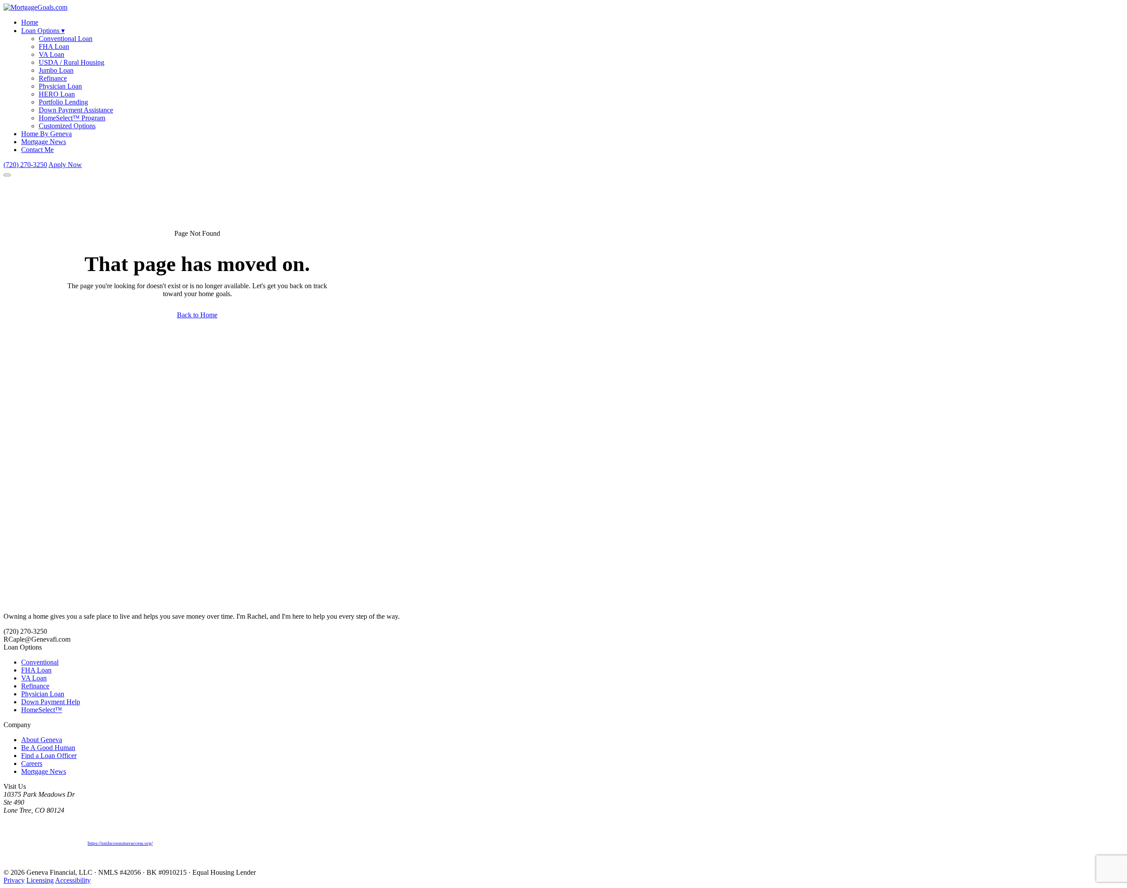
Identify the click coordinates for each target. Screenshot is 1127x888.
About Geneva (41, 739)
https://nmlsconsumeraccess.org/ (120, 843)
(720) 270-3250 (25, 164)
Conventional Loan (65, 38)
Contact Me (37, 149)
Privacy (14, 880)
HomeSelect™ (41, 709)
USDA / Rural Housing (71, 62)
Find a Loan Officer (49, 755)
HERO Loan (57, 94)
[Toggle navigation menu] (7, 175)
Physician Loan (60, 86)
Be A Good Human (48, 747)
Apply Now (65, 164)
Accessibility (73, 880)
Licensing (40, 880)
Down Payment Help (50, 702)
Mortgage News (43, 141)
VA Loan (51, 54)
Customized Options (67, 126)
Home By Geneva (46, 133)
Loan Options (43, 30)
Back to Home (197, 315)
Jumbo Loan (56, 70)
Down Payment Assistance (76, 110)
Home (29, 22)
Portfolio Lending (63, 102)
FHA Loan (54, 46)
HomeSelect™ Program (72, 118)
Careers (31, 763)
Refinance (53, 78)
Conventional (40, 662)
